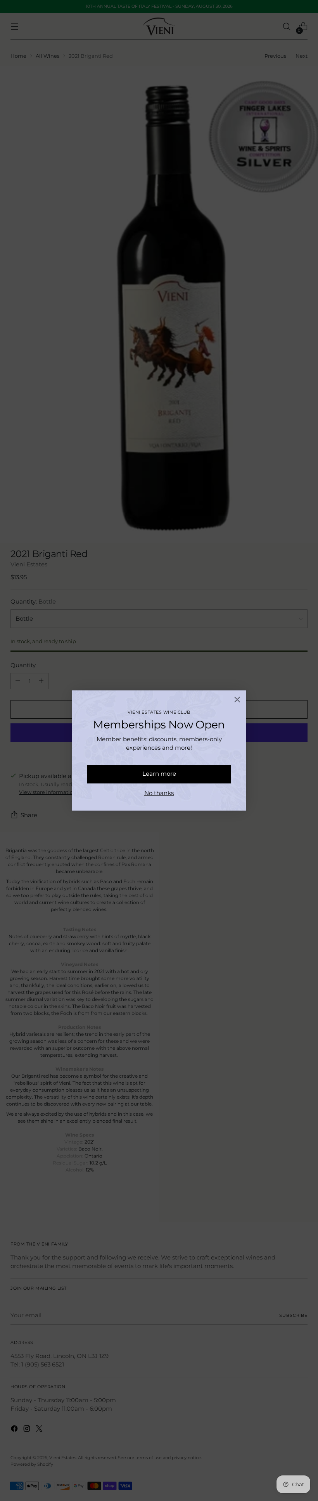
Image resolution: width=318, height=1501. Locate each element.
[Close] (237, 700)
